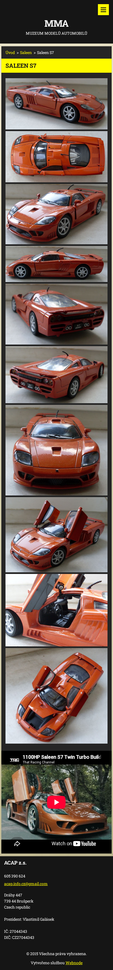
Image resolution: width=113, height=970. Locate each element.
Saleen (26, 52)
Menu (103, 9)
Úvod (10, 52)
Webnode (74, 962)
